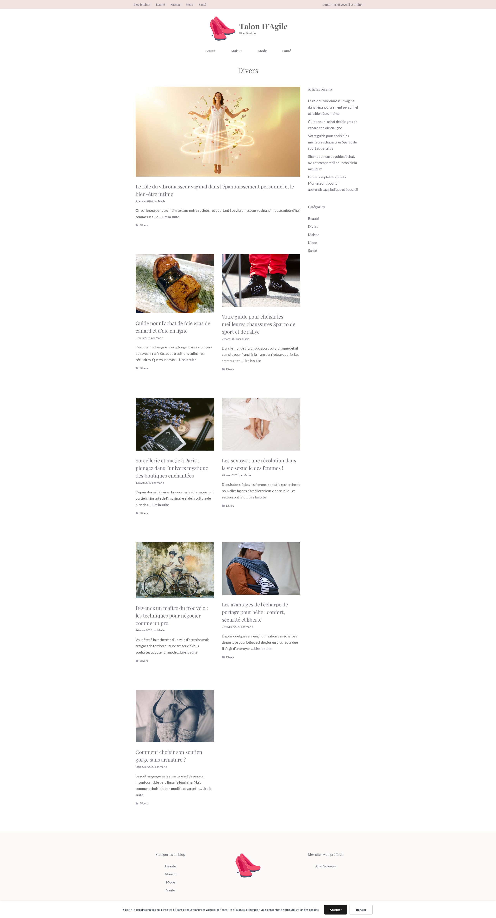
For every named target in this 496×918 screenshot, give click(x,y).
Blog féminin (142, 4)
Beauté (160, 4)
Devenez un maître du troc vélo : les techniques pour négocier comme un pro (172, 615)
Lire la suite (170, 217)
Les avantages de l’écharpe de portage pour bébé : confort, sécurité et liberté (255, 612)
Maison (175, 4)
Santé (202, 4)
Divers (144, 225)
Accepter (336, 909)
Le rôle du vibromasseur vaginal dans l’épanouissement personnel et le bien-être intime (333, 107)
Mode (189, 4)
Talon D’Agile (263, 26)
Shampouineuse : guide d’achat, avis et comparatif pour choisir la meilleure (332, 162)
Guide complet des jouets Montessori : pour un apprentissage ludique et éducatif (333, 183)
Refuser (361, 909)
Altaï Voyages (325, 866)
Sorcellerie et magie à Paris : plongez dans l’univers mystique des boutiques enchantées (172, 468)
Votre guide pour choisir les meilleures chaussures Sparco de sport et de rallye (258, 324)
